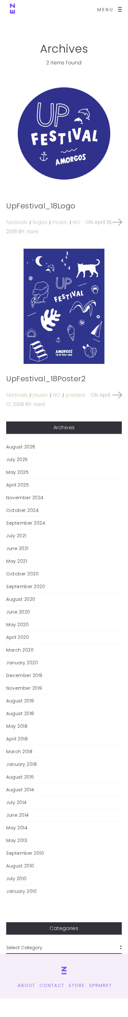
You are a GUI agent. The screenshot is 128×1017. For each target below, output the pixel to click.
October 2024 (22, 510)
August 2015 (20, 777)
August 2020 (20, 599)
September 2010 (25, 853)
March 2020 (20, 650)
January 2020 (22, 663)
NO (76, 222)
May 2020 (17, 625)
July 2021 (16, 536)
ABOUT (26, 985)
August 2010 (20, 866)
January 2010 (21, 891)
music (60, 222)
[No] (12, 9)
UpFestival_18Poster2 (45, 378)
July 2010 (16, 878)
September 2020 (25, 586)
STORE (77, 985)
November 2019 (24, 688)
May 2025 (17, 472)
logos (40, 222)
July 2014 (16, 802)
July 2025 (17, 459)
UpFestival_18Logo (40, 206)
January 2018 (21, 764)
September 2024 (25, 523)
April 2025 (17, 485)
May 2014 (16, 828)
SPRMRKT (100, 985)
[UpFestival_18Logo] (64, 133)
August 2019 (20, 701)
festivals (17, 222)
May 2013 (16, 840)
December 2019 (24, 675)
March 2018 (19, 752)
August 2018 (20, 713)
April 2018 (17, 739)
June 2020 (18, 612)
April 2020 (17, 637)
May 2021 (16, 561)
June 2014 (17, 815)
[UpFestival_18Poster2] (64, 306)
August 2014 (20, 790)
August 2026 (20, 447)
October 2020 (22, 574)
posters (75, 395)
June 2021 (17, 548)
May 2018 (16, 726)
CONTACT (51, 985)
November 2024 (24, 498)
